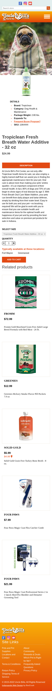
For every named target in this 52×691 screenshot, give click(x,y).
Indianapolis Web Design (12, 685)
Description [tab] (26, 165)
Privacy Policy (30, 670)
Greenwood (23, 253)
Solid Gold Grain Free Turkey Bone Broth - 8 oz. (25, 462)
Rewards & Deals (32, 654)
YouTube (30, 3)
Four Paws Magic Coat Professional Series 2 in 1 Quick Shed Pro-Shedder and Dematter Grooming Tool (26, 595)
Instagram (25, 3)
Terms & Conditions (11, 664)
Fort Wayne (7, 253)
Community (29, 651)
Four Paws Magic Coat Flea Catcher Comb (24, 528)
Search (48, 8)
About (26, 648)
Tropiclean (26, 105)
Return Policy (8, 670)
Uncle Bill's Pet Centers (16, 16)
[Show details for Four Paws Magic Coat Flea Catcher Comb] (26, 493)
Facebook (20, 3)
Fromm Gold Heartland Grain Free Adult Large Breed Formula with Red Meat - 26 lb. (26, 328)
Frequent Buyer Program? (27, 121)
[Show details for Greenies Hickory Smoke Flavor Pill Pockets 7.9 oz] (26, 359)
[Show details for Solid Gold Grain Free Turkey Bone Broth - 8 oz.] (26, 426)
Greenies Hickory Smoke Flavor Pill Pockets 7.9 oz (25, 395)
